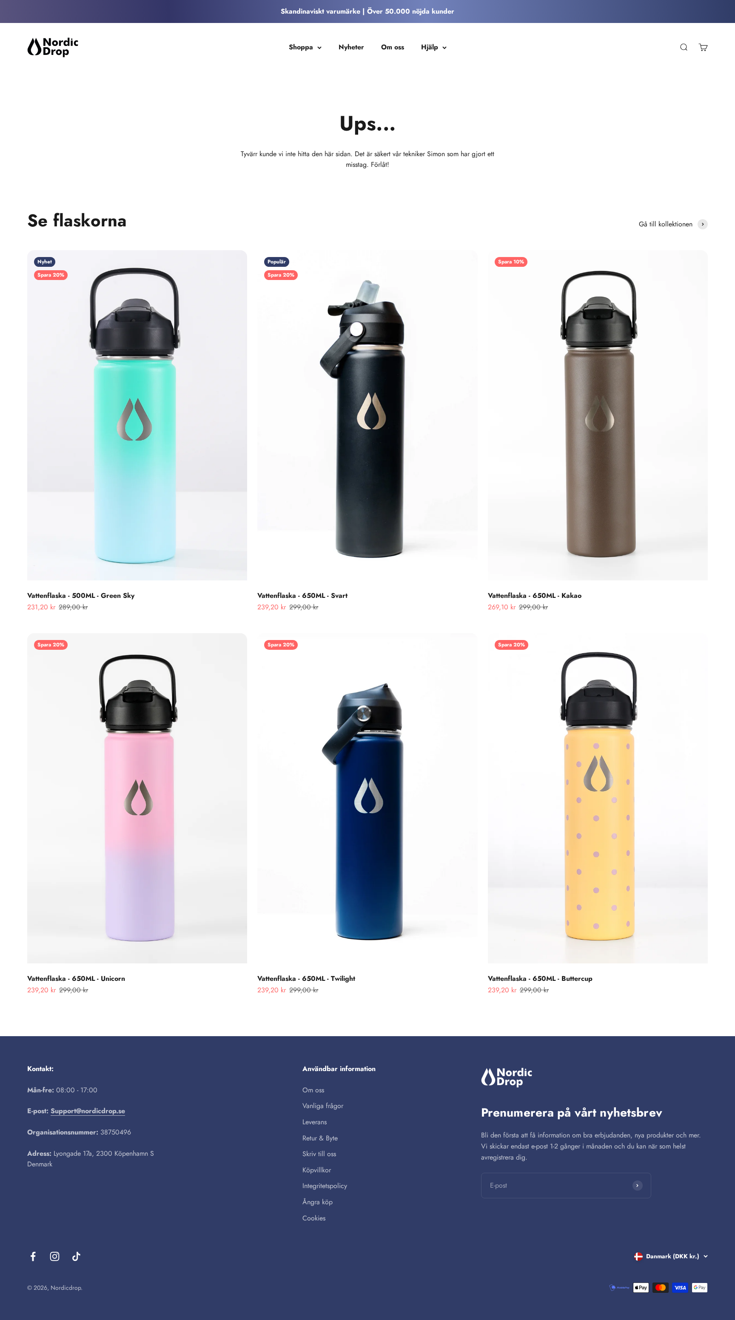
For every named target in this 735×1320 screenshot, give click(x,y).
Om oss (392, 47)
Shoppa (301, 47)
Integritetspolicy (324, 1186)
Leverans (314, 1122)
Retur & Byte (320, 1138)
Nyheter (351, 47)
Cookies (313, 1218)
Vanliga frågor (322, 1106)
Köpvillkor (316, 1170)
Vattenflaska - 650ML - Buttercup (540, 978)
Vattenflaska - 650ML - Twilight (306, 978)
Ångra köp (317, 1202)
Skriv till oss (319, 1154)
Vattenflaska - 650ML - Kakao (534, 595)
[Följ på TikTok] (76, 1256)
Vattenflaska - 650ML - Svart (302, 595)
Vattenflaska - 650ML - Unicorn (76, 978)
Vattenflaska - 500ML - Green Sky (80, 595)
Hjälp (429, 47)
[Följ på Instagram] (54, 1256)
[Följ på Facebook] (33, 1256)
